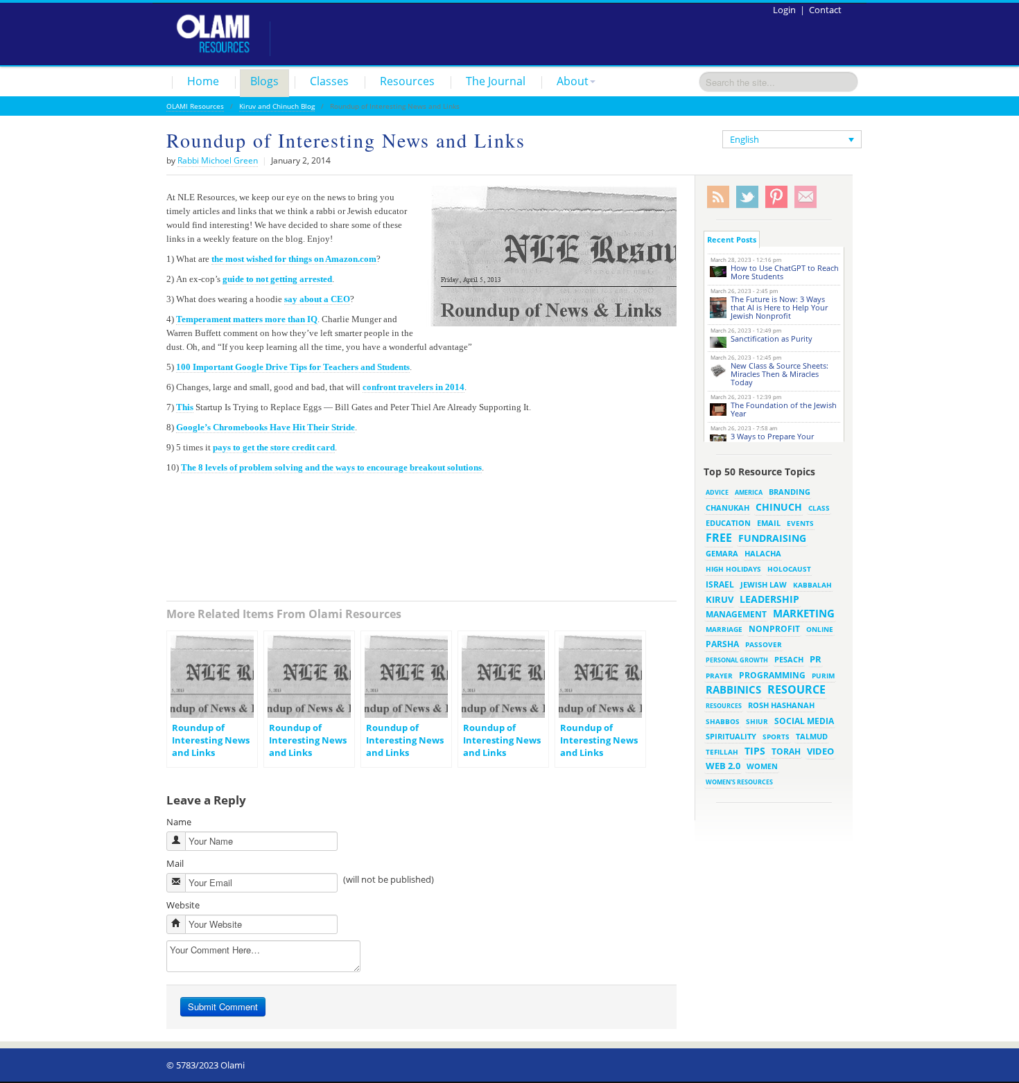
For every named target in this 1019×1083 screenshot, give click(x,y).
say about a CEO (317, 299)
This (184, 407)
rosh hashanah (781, 705)
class (819, 508)
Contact (825, 9)
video (820, 751)
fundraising (772, 538)
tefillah (722, 752)
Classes (329, 81)
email (769, 523)
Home (203, 81)
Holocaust (789, 569)
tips (754, 750)
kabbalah (812, 585)
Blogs (264, 81)
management (736, 613)
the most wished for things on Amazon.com (293, 259)
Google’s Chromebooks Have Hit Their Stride (265, 427)
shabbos (723, 721)
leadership (769, 599)
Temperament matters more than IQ (246, 319)
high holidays (733, 569)
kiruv (719, 599)
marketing (804, 613)
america (749, 492)
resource (796, 689)
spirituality (731, 736)
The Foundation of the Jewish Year (784, 409)
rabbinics (733, 689)
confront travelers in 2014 (413, 387)
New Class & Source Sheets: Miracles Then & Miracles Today (779, 373)
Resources (407, 81)
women (762, 766)
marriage (724, 629)
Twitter (747, 197)
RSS (718, 197)
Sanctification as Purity (771, 338)
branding (789, 492)
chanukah (727, 507)
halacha (762, 553)
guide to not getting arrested (277, 279)
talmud (812, 736)
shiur (757, 721)
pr (815, 659)
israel (720, 584)
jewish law (763, 584)
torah (786, 751)
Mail (175, 863)
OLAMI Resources (195, 106)
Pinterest (776, 197)
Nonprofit (774, 629)
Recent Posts (731, 239)
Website (183, 905)
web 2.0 (723, 765)
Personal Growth (737, 659)
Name (178, 822)
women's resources (739, 781)
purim (823, 675)
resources (724, 705)
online (819, 629)
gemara (722, 553)
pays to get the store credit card (274, 447)
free (719, 537)
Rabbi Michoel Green (217, 160)
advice (717, 492)
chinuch (779, 506)
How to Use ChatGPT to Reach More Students (785, 272)
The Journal (495, 81)
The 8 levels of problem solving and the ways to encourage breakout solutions (331, 467)
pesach (788, 659)
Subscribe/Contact (805, 197)
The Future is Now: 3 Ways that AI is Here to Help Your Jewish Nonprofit (779, 307)
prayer (719, 675)
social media (804, 720)
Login (784, 9)
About (573, 81)
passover (763, 644)
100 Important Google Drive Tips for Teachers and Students (293, 367)
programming (772, 675)
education (728, 523)
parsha (722, 644)
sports (776, 736)
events (800, 523)
